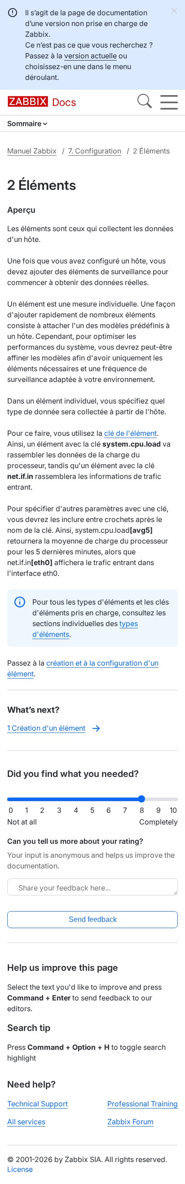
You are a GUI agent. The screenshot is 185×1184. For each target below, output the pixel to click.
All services (26, 1121)
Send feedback (93, 919)
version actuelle (90, 55)
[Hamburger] (169, 102)
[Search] (144, 102)
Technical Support (37, 1103)
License (20, 1169)
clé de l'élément (130, 433)
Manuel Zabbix (32, 150)
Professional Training (142, 1103)
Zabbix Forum (130, 1121)
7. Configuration (94, 150)
